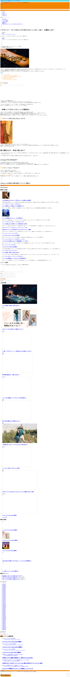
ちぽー (15, 660)
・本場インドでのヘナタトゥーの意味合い (10, 75)
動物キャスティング (18, 666)
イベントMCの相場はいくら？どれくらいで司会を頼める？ (14, 258)
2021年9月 (4, 595)
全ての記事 (4, 19)
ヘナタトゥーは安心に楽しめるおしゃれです (12, 76)
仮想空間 (18, 660)
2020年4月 (4, 612)
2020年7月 (4, 609)
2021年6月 (4, 598)
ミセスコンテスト (20, 644)
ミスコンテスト (22, 650)
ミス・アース (10, 650)
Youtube (3, 11)
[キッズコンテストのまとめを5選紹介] (9, 244)
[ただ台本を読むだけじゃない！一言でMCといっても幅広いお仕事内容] (5, 198)
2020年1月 (4, 615)
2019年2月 (4, 625)
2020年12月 (4, 604)
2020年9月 (4, 607)
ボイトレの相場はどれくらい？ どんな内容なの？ (12, 218)
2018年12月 (4, 627)
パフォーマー (4, 15)
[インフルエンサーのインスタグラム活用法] (10, 233)
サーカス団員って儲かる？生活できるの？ (10, 252)
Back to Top (2, 670)
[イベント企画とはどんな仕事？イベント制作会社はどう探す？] (13, 221)
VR (6, 660)
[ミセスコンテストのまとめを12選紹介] (5, 538)
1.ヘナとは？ (7, 74)
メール (1, 275)
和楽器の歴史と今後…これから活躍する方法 (10, 575)
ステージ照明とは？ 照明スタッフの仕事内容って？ (13, 206)
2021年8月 (4, 596)
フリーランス (4, 13)
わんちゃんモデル (11, 666)
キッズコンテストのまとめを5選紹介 (9, 246)
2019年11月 (4, 617)
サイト (1, 276)
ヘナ (5, 34)
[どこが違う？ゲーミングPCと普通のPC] (5, 569)
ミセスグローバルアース (12, 644)
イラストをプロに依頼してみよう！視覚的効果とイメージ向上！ (15, 241)
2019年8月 (4, 620)
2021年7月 (4, 597)
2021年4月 (4, 600)
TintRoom (3, 14)
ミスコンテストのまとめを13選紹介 (9, 515)
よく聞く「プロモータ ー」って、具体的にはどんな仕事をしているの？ (16, 351)
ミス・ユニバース (16, 650)
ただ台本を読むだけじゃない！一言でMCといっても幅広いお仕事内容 (16, 200)
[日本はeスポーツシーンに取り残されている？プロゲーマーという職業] (14, 227)
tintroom (20, 575)
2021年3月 (4, 601)
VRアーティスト (10, 660)
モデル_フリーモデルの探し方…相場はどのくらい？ (13, 329)
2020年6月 (4, 610)
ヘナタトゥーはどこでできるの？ (10, 79)
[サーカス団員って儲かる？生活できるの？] (10, 250)
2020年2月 (4, 614)
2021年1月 (4, 603)
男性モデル (11, 655)
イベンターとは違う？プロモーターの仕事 (10, 468)
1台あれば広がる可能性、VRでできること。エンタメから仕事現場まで (16, 560)
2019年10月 (4, 618)
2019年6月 (4, 622)
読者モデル (16, 655)
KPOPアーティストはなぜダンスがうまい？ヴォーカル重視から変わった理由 (18, 491)
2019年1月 (4, 626)
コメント (1, 271)
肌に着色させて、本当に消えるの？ (8, 77)
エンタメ (3, 376)
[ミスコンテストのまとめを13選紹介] (5, 548)
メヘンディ (14, 34)
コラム (3, 34)
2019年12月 (4, 616)
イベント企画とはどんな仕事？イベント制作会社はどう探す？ (15, 223)
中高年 (8, 655)
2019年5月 (4, 623)
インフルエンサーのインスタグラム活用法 (10, 235)
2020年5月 (4, 611)
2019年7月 (4, 621)
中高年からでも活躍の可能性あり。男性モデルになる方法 (17, 657)
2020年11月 (4, 605)
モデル (3, 12)
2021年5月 (4, 599)
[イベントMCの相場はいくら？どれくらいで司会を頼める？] (12, 256)
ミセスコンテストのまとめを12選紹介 (10, 540)
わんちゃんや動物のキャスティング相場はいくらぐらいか (17, 668)
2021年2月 (4, 602)
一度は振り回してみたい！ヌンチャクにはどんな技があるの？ (15, 444)
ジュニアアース (17, 639)
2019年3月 (4, 624)
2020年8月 (4, 608)
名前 (1, 273)
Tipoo (5, 660)
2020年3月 (4, 613)
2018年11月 (4, 628)
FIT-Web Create (26, 671)
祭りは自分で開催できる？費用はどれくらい (11, 421)
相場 (27, 666)
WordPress (34, 671)
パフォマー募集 (5, 21)
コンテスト (12, 639)
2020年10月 (4, 606)
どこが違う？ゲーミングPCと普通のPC (10, 571)
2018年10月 (4, 629)
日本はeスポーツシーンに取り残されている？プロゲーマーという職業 (16, 229)
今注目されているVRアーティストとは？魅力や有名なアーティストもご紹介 (22, 663)
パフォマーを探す (5, 20)
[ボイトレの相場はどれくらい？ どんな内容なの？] (5, 216)
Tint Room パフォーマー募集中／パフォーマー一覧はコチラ (10, 0)
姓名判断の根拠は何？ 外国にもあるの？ (10, 374)
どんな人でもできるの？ (6, 78)
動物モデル (24, 666)
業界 (3, 33)
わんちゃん (6, 666)
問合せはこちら (3, 185)
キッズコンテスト (7, 639)
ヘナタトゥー (9, 34)
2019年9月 (4, 619)
